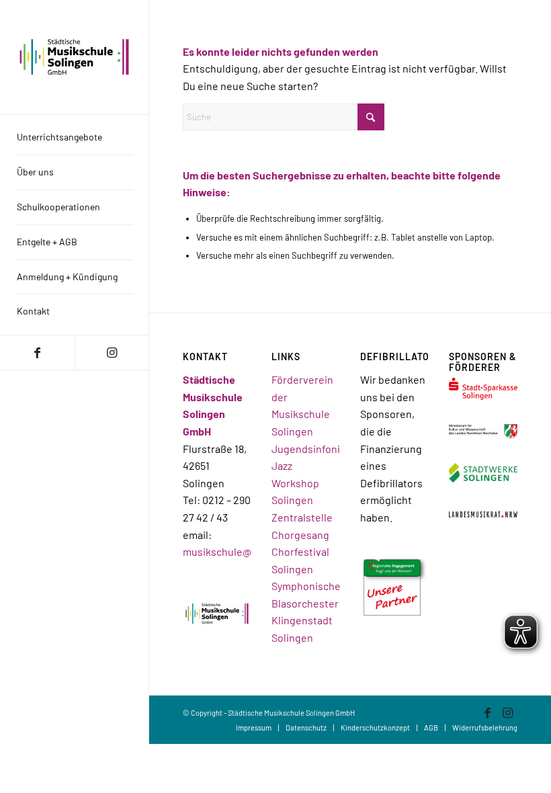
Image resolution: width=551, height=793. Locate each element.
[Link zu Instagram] (112, 352)
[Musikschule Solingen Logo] (74, 57)
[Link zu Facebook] (37, 352)
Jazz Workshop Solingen (295, 482)
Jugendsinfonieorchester (332, 448)
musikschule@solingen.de (245, 551)
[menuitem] (74, 137)
